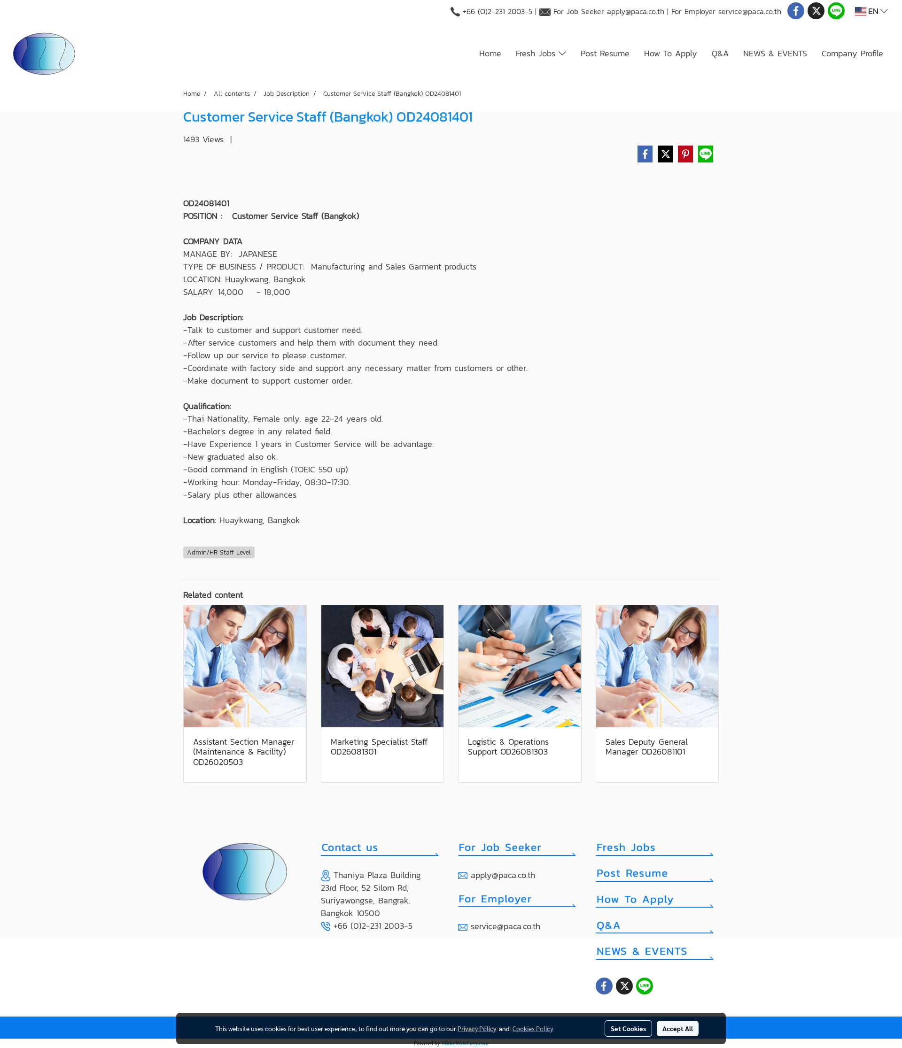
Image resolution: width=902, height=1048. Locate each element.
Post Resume (605, 53)
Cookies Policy (533, 1028)
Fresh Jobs (537, 53)
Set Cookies (628, 1028)
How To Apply (670, 53)
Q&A (720, 53)
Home (490, 53)
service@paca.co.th (749, 11)
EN (873, 11)
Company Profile (852, 53)
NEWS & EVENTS (775, 53)
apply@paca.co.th (635, 11)
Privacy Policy (477, 1028)
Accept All (677, 1028)
